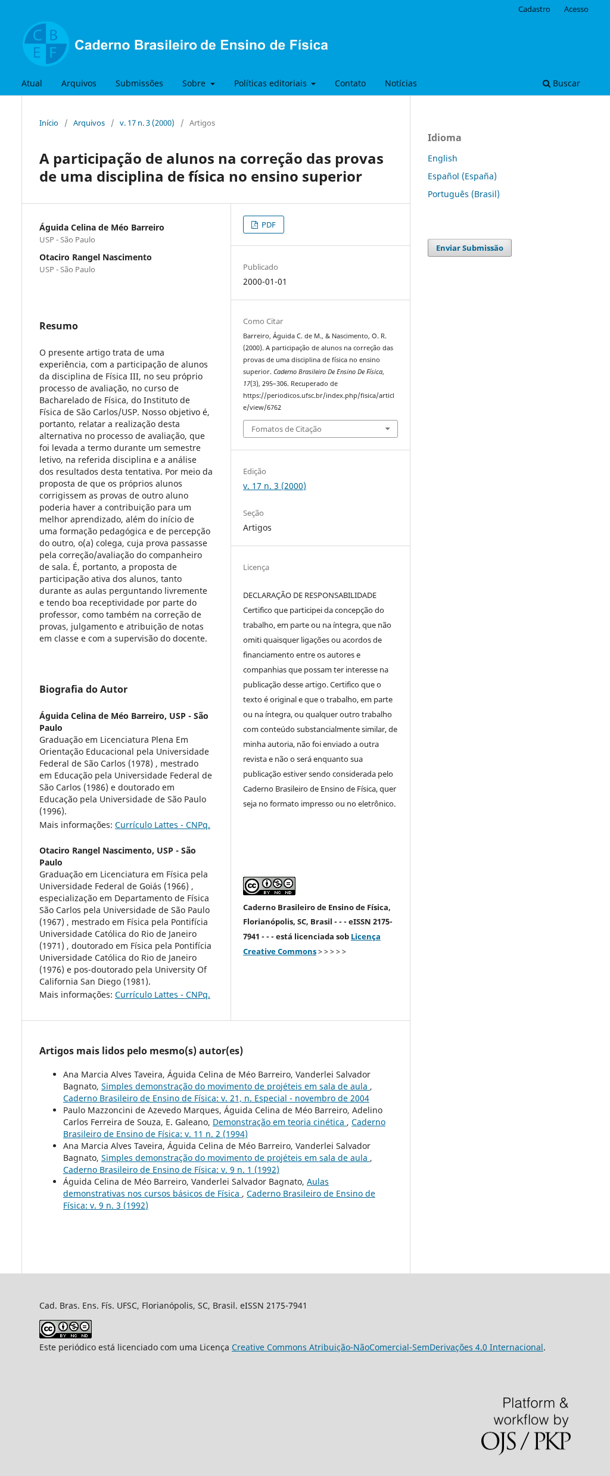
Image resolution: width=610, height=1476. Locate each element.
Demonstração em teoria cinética (280, 1122)
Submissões (139, 83)
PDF (268, 224)
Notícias (401, 83)
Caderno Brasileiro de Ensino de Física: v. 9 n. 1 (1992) (171, 1169)
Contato (350, 83)
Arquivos (79, 83)
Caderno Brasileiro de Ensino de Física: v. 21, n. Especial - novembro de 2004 (216, 1098)
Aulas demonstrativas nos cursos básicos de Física (196, 1187)
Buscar (565, 83)
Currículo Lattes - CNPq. (162, 824)
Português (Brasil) (464, 194)
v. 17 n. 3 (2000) (147, 122)
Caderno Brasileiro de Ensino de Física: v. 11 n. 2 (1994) (224, 1127)
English (443, 158)
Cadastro (534, 9)
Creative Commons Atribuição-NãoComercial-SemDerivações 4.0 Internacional (387, 1347)
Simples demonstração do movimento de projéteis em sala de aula (235, 1086)
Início (48, 122)
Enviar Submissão (469, 247)
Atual (31, 83)
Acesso (576, 9)
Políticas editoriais (271, 83)
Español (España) (462, 176)
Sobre (195, 83)
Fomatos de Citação (286, 429)
